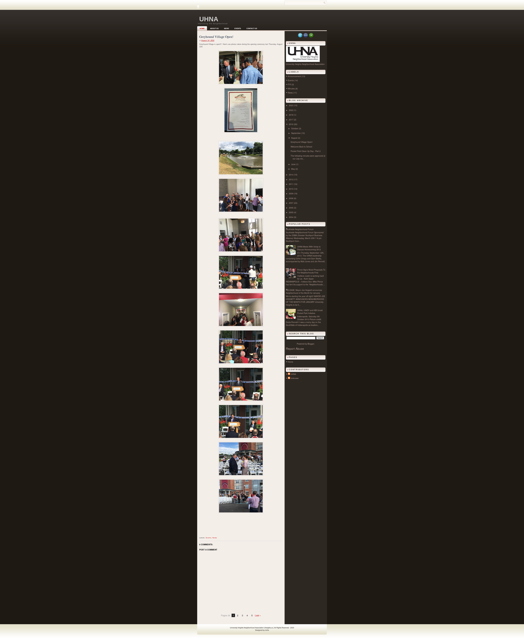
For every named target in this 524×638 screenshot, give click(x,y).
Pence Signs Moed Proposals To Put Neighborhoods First (311, 271)
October (295, 128)
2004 (291, 217)
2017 (291, 119)
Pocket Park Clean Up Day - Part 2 (306, 151)
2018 (291, 114)
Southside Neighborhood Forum (300, 229)
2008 (291, 198)
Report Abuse (295, 348)
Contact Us (251, 28)
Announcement (294, 76)
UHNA (208, 19)
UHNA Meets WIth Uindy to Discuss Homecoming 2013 (309, 248)
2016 (291, 124)
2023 (291, 105)
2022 (291, 110)
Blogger (311, 343)
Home (202, 28)
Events (237, 28)
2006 (291, 207)
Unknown (295, 378)
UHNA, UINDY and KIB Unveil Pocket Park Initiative (310, 311)
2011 (291, 184)
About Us (214, 28)
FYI (289, 84)
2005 (291, 212)
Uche (267, 630)
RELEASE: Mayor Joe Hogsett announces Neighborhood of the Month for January (304, 291)
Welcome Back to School (301, 146)
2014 (291, 174)
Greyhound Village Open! (216, 36)
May (293, 168)
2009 (291, 193)
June (293, 164)
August (294, 137)
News (226, 28)
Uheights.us (268, 627)
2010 (291, 188)
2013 (291, 179)
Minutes (291, 88)
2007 (291, 203)
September (296, 133)
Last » (258, 615)
